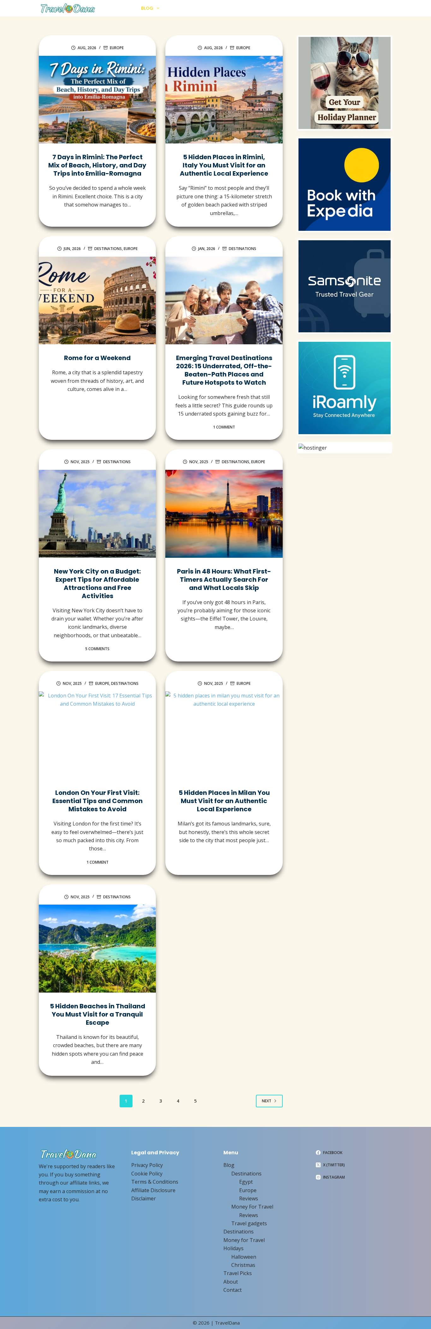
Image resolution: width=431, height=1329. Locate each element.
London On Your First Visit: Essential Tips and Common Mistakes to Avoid (97, 800)
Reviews (248, 1198)
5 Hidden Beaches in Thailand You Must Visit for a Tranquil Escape (97, 1014)
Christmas (243, 1265)
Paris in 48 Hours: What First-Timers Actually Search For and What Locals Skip (224, 579)
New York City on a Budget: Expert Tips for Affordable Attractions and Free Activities (97, 583)
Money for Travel (228, 8)
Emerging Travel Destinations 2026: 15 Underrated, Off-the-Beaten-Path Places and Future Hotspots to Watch (224, 370)
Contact (366, 8)
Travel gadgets (249, 1223)
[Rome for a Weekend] (97, 301)
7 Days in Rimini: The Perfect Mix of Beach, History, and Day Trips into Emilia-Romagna (97, 165)
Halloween (243, 1256)
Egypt (246, 1181)
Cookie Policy (146, 1173)
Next (266, 1101)
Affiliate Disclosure (153, 1190)
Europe (117, 47)
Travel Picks (308, 8)
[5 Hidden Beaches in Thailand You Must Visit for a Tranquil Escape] (97, 949)
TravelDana (227, 1323)
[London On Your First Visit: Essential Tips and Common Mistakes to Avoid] (97, 735)
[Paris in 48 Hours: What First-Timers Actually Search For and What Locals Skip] (223, 514)
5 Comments (97, 648)
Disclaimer (143, 1198)
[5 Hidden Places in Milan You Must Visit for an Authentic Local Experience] (223, 735)
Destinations (183, 8)
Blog (147, 8)
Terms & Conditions (154, 1181)
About (339, 8)
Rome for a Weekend (97, 357)
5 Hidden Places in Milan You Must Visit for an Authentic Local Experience (224, 800)
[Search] (389, 8)
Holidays (268, 8)
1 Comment (224, 427)
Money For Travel (252, 1206)
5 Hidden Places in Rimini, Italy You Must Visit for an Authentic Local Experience (224, 165)
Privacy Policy (147, 1165)
